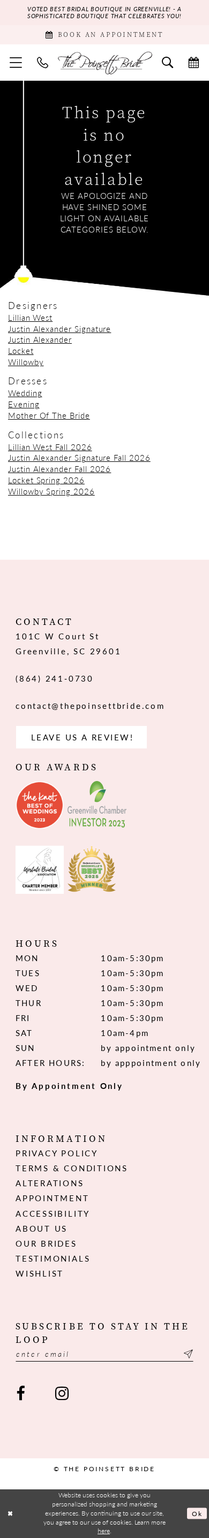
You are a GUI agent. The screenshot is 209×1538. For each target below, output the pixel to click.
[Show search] (167, 63)
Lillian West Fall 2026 (50, 447)
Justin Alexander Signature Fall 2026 (79, 457)
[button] (15, 62)
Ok (197, 1513)
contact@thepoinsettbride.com (90, 705)
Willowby (26, 362)
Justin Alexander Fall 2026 (59, 468)
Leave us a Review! (82, 737)
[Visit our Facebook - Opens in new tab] (21, 1393)
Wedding (25, 393)
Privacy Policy (57, 1153)
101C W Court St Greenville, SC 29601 (68, 643)
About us (42, 1228)
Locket (21, 350)
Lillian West (30, 317)
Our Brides (46, 1243)
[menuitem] (15, 62)
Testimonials (53, 1258)
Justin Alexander (40, 339)
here (104, 1530)
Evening (24, 404)
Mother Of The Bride (49, 415)
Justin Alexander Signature (59, 328)
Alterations (50, 1183)
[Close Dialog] (10, 1513)
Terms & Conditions (72, 1168)
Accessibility (53, 1213)
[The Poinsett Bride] (105, 62)
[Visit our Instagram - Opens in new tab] (62, 1393)
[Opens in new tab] (40, 805)
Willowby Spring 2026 (51, 491)
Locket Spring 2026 (46, 480)
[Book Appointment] (194, 63)
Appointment (52, 1198)
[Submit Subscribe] (186, 1354)
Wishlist (40, 1273)
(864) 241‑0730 (55, 678)
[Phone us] (42, 63)
